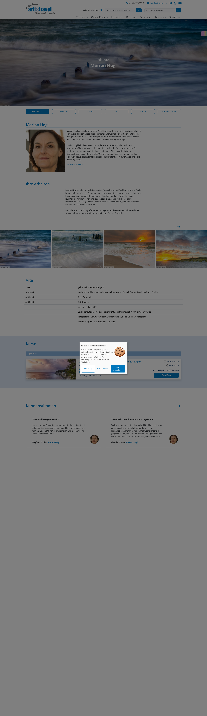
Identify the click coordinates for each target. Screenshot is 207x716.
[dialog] (103, 358)
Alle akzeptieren (118, 368)
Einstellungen (88, 369)
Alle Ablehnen (102, 369)
